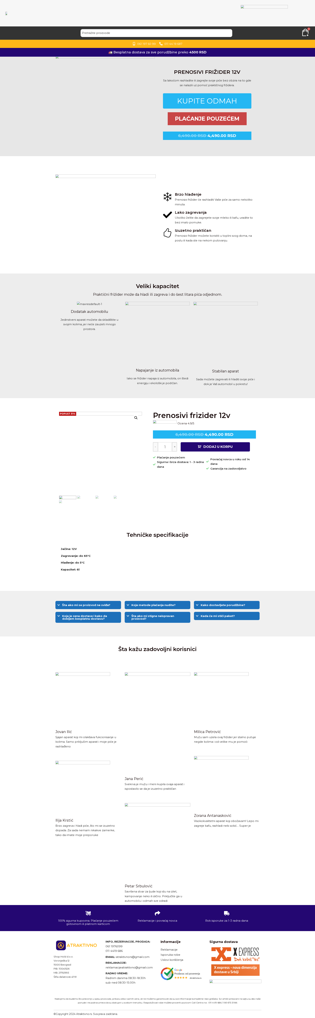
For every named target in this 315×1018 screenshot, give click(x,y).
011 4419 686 (114, 951)
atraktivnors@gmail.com (133, 957)
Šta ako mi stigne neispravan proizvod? (152, 617)
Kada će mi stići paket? (218, 616)
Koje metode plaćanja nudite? (153, 605)
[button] (88, 605)
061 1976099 (114, 946)
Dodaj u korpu (218, 447)
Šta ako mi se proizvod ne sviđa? (86, 605)
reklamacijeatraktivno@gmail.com (129, 967)
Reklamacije (169, 949)
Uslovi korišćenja (172, 960)
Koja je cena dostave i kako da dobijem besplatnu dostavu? (84, 617)
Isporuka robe (170, 954)
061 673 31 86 (230, 1002)
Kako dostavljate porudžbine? (223, 605)
